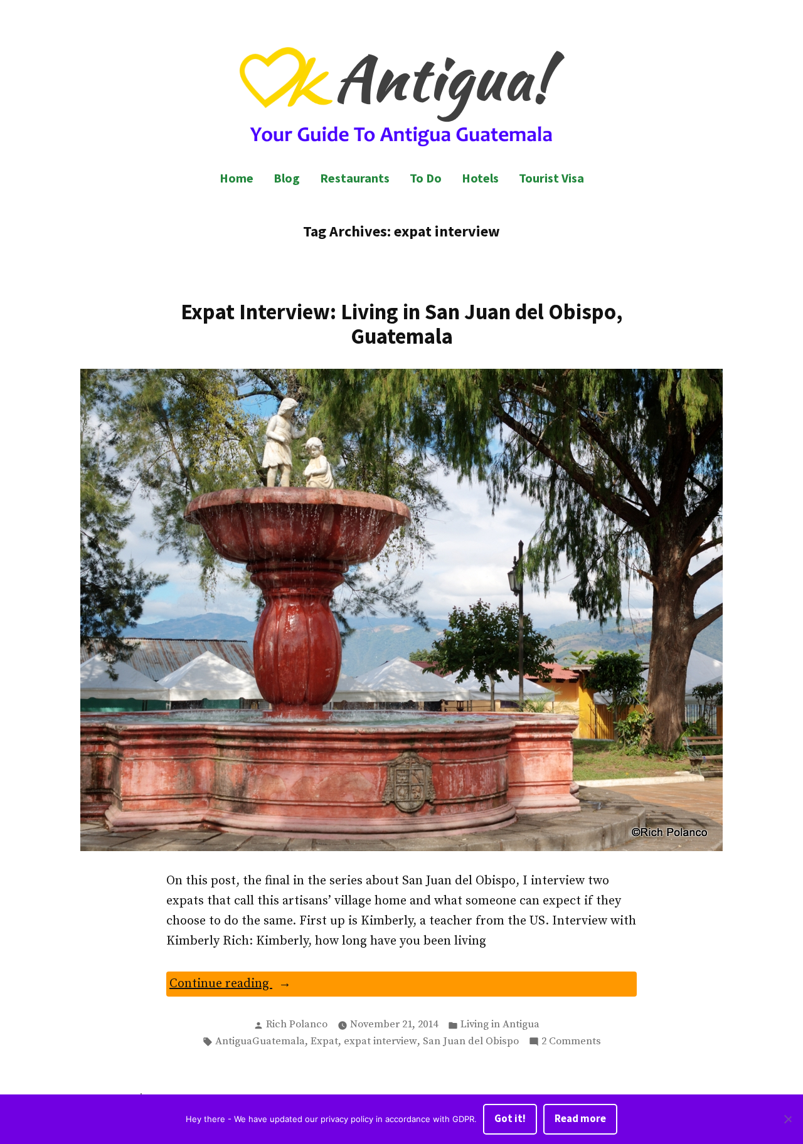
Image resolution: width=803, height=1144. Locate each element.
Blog (287, 178)
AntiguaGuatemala (260, 1041)
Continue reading (253, 986)
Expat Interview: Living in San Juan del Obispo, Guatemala (402, 323)
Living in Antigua (500, 1024)
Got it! (510, 1118)
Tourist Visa (551, 178)
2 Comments (571, 1042)
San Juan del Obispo (471, 1041)
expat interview (380, 1041)
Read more (580, 1118)
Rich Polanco (296, 1024)
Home (236, 178)
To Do (426, 178)
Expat (324, 1041)
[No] (787, 1119)
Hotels (480, 178)
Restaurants (355, 178)
